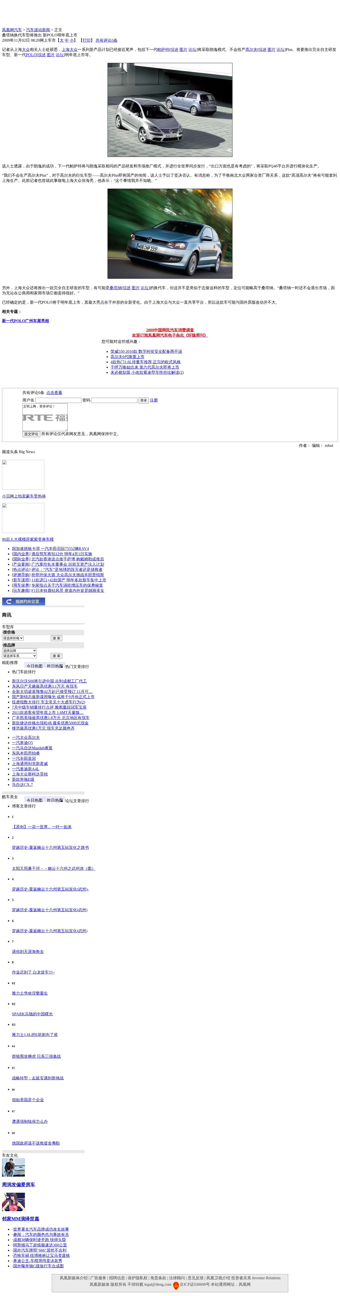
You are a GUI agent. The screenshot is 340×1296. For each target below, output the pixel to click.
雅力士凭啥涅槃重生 (30, 993)
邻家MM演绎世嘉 (20, 1218)
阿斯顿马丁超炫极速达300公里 (40, 1245)
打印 (87, 40)
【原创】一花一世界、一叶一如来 (42, 827)
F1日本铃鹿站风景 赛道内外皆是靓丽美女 (67, 590)
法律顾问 (177, 1278)
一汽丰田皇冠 (24, 758)
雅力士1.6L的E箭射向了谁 (35, 1035)
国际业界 (21, 559)
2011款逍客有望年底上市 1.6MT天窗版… (48, 712)
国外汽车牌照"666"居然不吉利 (39, 1250)
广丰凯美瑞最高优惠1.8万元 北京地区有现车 (51, 718)
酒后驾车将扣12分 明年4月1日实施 (61, 554)
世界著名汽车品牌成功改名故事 (41, 1229)
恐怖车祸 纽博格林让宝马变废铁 (41, 1255)
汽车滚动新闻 (38, 30)
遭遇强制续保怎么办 (30, 1121)
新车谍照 (21, 580)
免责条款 (158, 1278)
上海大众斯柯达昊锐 (30, 774)
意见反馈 (196, 1278)
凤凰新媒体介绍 (74, 1278)
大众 (26, 49)
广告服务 (98, 1278)
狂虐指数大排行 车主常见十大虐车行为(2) (48, 702)
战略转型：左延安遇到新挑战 (38, 1078)
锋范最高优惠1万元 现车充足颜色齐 (43, 728)
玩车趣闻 (21, 590)
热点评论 (21, 569)
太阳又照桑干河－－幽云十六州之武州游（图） (54, 868)
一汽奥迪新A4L (25, 769)
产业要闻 (21, 564)
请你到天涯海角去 (28, 951)
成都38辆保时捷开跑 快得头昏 (39, 1240)
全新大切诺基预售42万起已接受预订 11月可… (52, 691)
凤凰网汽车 (12, 30)
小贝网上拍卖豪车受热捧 (24, 496)
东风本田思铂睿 (26, 753)
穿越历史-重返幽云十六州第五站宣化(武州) (49, 910)
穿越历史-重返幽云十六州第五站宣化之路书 (50, 847)
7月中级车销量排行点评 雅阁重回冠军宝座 (49, 707)
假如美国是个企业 (28, 1100)
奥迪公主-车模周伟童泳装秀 (37, 1261)
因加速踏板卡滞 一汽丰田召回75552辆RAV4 (50, 548)
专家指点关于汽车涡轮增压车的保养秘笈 (67, 585)
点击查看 (54, 392)
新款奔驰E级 (23, 779)
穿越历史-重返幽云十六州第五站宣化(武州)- (50, 889)
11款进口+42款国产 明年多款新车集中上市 (68, 580)
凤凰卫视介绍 (218, 1278)
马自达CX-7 (22, 784)
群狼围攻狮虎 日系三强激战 (36, 1056)
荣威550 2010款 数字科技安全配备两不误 (146, 351)
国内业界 (21, 554)
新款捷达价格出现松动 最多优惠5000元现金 (50, 723)
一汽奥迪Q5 (22, 743)
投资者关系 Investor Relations (256, 1278)
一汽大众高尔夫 (26, 737)
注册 (154, 400)
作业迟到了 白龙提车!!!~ (33, 972)
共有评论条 (106, 40)
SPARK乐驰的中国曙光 (32, 1014)
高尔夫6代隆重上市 (127, 357)
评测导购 (21, 575)
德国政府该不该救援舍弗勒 (36, 1143)
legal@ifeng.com (157, 1284)
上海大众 (70, 49)
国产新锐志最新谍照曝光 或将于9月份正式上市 (53, 697)
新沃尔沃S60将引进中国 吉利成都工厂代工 (49, 681)
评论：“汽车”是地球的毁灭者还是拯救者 (67, 569)
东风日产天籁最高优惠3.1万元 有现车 (45, 686)
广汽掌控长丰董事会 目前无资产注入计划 (67, 564)
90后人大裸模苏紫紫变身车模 (28, 539)
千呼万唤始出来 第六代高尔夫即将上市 (145, 367)
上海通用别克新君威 (30, 764)
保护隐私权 (138, 1278)
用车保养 (21, 585)
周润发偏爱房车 (18, 1184)
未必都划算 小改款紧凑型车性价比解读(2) (147, 372)
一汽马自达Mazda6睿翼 (32, 748)
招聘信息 (117, 1278)
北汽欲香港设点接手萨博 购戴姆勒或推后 (67, 559)
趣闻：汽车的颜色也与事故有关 (41, 1234)
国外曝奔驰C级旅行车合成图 (38, 1266)
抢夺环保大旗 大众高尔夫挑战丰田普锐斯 (67, 575)
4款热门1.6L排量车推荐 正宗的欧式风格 (146, 362)
